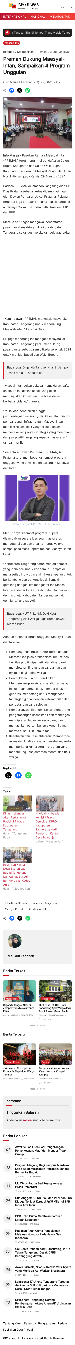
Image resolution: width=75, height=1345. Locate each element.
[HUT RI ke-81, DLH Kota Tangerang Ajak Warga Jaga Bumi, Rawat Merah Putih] (55, 999)
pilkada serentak (37, 909)
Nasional (38, 16)
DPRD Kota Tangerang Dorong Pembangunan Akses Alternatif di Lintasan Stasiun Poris (43, 1303)
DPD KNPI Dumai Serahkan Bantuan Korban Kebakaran (38, 1217)
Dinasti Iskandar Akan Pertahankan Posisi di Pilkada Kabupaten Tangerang (15, 821)
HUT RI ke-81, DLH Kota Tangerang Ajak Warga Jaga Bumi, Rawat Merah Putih (36, 619)
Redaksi (63, 1323)
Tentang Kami (12, 1323)
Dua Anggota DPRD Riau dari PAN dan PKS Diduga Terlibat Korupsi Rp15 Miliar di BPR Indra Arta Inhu (43, 1201)
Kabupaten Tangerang (44, 903)
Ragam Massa (12, 1062)
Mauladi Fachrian (21, 956)
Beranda (8, 51)
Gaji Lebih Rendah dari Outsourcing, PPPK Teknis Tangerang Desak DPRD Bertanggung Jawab (42, 1252)
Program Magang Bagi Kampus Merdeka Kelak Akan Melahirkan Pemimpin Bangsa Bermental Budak (42, 1168)
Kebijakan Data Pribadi (18, 1329)
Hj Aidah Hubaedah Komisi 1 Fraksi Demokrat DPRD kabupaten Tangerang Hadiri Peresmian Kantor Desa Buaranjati (48, 825)
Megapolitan (60, 16)
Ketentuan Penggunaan (39, 1323)
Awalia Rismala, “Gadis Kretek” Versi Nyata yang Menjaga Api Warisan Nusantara (43, 1268)
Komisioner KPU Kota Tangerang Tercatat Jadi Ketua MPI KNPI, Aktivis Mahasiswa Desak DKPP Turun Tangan (42, 1285)
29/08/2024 (49, 82)
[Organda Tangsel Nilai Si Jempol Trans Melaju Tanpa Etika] (19, 999)
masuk (27, 1120)
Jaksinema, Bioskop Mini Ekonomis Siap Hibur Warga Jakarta (19, 1071)
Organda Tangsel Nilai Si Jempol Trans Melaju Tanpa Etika (18, 1008)
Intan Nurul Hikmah (16, 903)
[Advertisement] (37, 274)
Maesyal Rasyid (14, 909)
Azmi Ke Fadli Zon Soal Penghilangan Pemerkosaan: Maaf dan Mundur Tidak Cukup (40, 1150)
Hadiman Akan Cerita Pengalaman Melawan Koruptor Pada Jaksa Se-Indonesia (38, 1234)
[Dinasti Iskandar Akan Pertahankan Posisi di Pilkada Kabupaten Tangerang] (17, 803)
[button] (62, 6)
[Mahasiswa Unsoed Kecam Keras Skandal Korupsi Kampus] (55, 1062)
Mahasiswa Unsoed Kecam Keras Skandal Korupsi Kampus (54, 1071)
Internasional (14, 16)
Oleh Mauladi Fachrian (17, 82)
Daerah (45, 1062)
